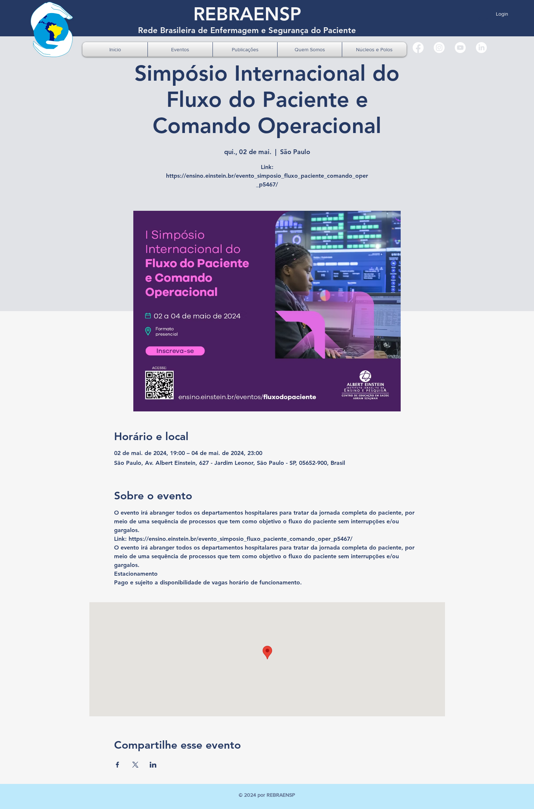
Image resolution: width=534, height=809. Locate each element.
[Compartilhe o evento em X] (135, 765)
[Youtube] (460, 47)
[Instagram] (439, 47)
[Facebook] (418, 47)
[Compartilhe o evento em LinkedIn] (153, 765)
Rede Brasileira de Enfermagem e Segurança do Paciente (247, 30)
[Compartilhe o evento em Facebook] (117, 765)
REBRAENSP (247, 14)
